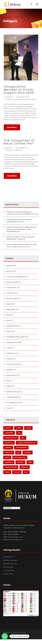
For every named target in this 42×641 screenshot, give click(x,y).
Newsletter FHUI (12, 326)
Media (8, 304)
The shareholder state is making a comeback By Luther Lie (19, 220)
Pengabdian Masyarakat (15, 337)
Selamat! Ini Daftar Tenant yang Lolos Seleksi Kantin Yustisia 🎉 (20, 238)
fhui (19, 433)
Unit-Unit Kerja (8, 570)
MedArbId (20, 462)
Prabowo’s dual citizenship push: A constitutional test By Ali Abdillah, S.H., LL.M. (22, 213)
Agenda (9, 266)
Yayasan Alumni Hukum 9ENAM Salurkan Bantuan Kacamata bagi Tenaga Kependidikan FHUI (21, 229)
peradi (7, 472)
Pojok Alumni (11, 353)
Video (8, 408)
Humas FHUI (24, 97)
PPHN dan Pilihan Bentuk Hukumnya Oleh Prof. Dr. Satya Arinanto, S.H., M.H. (21, 245)
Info (23, 438)
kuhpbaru (27, 452)
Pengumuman (11, 342)
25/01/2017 (8, 148)
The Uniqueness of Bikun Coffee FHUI (19, 142)
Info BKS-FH (10, 293)
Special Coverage (14, 99)
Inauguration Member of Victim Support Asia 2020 (19, 90)
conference (9, 433)
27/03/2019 (8, 97)
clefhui (28, 428)
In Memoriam (11, 288)
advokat (8, 428)
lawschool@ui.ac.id (15, 539)
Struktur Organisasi (10, 560)
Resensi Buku (11, 375)
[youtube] (11, 635)
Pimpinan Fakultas (10, 564)
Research (9, 370)
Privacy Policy (8, 574)
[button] (5, 636)
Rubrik (8, 386)
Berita (8, 271)
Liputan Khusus (12, 298)
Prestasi (9, 359)
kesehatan (8, 452)
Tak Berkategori (12, 397)
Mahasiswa (9, 462)
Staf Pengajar (8, 567)
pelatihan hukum (10, 467)
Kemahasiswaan (21, 447)
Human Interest (12, 282)
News (8, 315)
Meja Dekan (10, 309)
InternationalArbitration (27, 443)
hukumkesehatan (11, 438)
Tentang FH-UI (8, 557)
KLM (18, 452)
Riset (8, 381)
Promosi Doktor (12, 364)
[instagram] (15, 635)
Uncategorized (29, 99)
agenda (18, 428)
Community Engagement (16, 277)
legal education (19, 457)
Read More (12, 127)
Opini (8, 331)
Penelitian (24, 467)
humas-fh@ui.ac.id (15, 537)
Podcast (9, 348)
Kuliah (7, 457)
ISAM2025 (8, 447)
